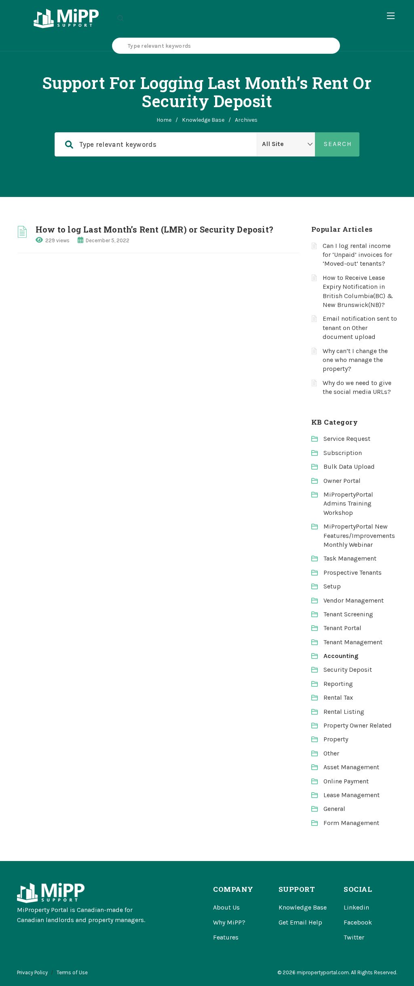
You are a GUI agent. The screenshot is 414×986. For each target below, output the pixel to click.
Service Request (346, 438)
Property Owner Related (357, 725)
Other (331, 753)
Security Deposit (347, 669)
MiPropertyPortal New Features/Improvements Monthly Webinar (359, 535)
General (334, 808)
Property (335, 739)
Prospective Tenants (352, 572)
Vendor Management (353, 600)
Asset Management (351, 767)
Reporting (338, 684)
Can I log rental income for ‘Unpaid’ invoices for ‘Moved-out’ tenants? (357, 255)
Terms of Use (72, 972)
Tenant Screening (348, 614)
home (163, 119)
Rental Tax (338, 697)
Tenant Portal (342, 628)
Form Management (351, 823)
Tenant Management (352, 642)
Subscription (342, 453)
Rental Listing (343, 711)
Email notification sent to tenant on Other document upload (360, 328)
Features (226, 937)
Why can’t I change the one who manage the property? (355, 360)
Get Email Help (300, 922)
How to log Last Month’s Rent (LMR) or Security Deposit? (154, 229)
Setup (332, 586)
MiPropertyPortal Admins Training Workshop (348, 503)
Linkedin (356, 907)
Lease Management (351, 795)
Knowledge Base (203, 119)
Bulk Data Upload (349, 466)
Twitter (354, 937)
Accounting (340, 656)
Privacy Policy (32, 972)
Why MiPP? (229, 922)
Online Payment (346, 781)
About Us (226, 907)
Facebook (358, 922)
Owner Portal (342, 481)
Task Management (349, 558)
